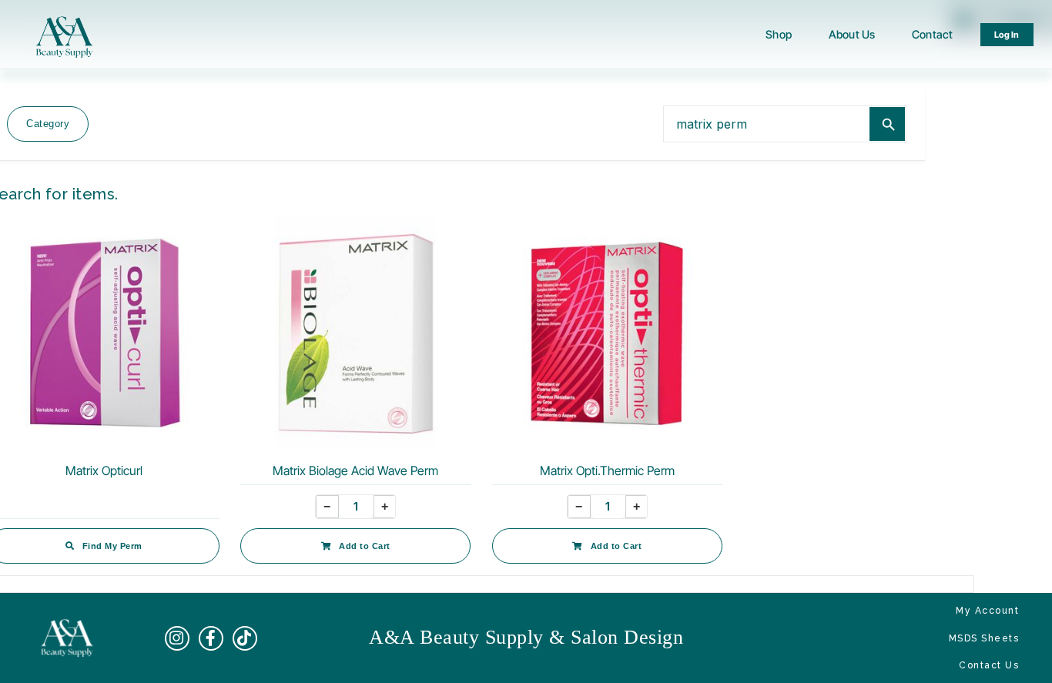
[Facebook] (211, 638)
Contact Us (989, 665)
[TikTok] (245, 638)
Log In (1007, 34)
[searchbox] (766, 123)
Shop (779, 34)
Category (47, 123)
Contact (932, 34)
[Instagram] (177, 638)
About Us (852, 34)
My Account (987, 610)
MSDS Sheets (984, 638)
